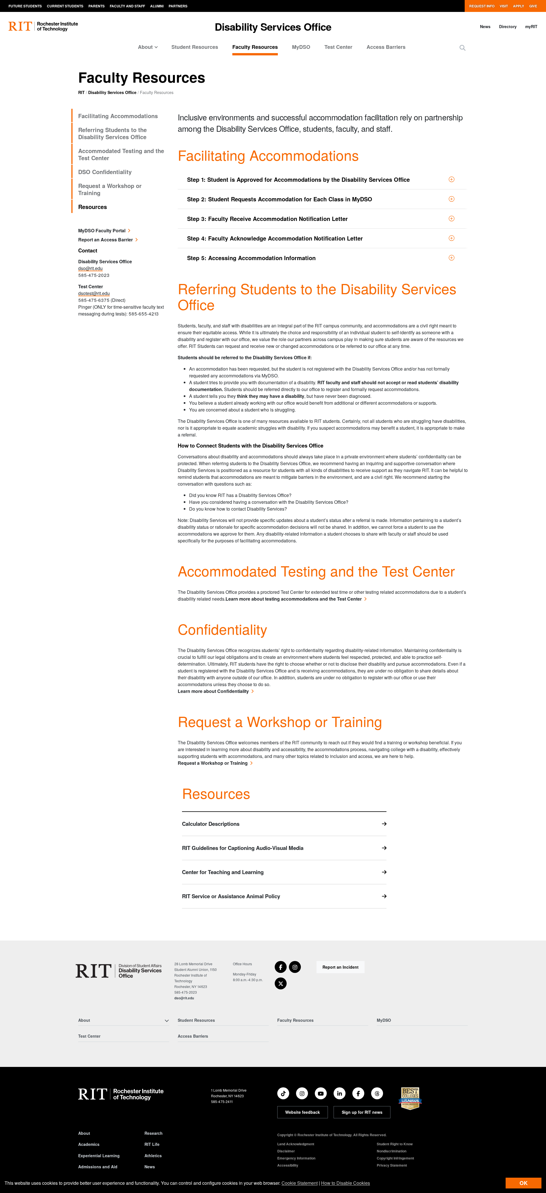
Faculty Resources (255, 47)
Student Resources (194, 47)
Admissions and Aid (97, 1166)
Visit (504, 6)
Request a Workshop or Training (110, 189)
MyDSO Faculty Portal (101, 230)
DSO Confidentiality (105, 172)
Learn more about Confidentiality (213, 691)
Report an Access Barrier (105, 239)
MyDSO (301, 47)
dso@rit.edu (90, 268)
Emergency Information (296, 1158)
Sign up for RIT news (362, 1112)
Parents (96, 6)
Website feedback (302, 1112)
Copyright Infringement (395, 1158)
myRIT (531, 26)
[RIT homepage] (43, 27)
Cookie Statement (300, 1183)
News (485, 26)
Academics (89, 1144)
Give (533, 6)
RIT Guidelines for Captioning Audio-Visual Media (242, 848)
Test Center (338, 47)
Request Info (482, 6)
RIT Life (152, 1144)
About (84, 1133)
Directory (508, 26)
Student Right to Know (395, 1143)
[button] (462, 47)
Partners (178, 6)
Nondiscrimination (391, 1151)
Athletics (153, 1155)
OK (524, 1183)
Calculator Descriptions (210, 824)
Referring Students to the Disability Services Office (112, 133)
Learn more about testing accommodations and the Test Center (294, 599)
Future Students (25, 6)
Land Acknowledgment (295, 1143)
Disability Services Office (273, 26)
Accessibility (287, 1165)
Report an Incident (340, 967)
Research (153, 1133)
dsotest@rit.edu (94, 293)
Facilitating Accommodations (118, 116)
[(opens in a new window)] (281, 967)
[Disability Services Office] (118, 971)
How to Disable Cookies (345, 1183)
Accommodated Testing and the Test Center (121, 154)
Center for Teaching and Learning (223, 872)
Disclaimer (286, 1151)
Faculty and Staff (127, 6)
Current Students (65, 6)
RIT (81, 92)
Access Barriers (386, 47)
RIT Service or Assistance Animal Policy (231, 896)
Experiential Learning (99, 1155)
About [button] (145, 47)
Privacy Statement (392, 1165)
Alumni (157, 6)
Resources (92, 206)
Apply (518, 6)
